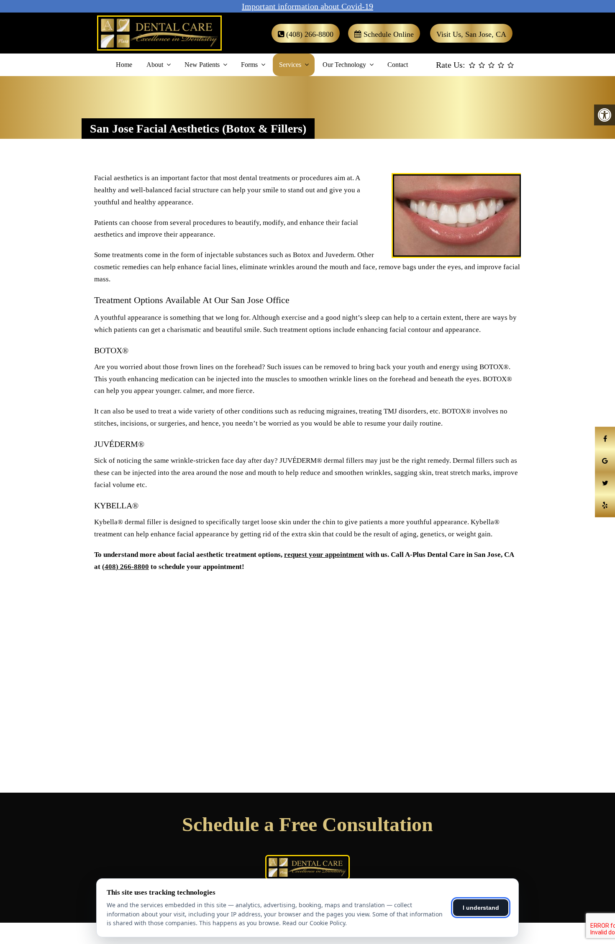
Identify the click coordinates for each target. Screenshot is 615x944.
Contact (397, 64)
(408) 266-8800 (308, 34)
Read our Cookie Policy (313, 923)
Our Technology (344, 64)
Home (124, 64)
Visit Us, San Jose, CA (471, 34)
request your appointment (324, 555)
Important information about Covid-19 (307, 6)
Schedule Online (387, 34)
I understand (481, 907)
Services (290, 64)
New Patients (202, 64)
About (154, 64)
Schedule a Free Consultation (307, 824)
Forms (249, 64)
